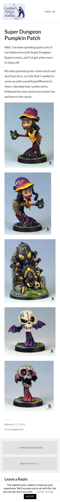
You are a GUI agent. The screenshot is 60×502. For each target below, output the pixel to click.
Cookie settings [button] (45, 491)
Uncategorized (15, 429)
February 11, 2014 (14, 424)
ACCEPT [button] (30, 496)
